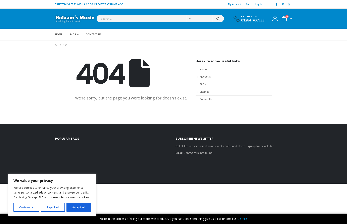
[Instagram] (289, 4)
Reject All (53, 207)
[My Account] (275, 18)
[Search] (218, 18)
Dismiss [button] (242, 219)
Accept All (78, 207)
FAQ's (203, 84)
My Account (234, 4)
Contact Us (93, 34)
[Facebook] (276, 4)
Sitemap (204, 91)
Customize (26, 207)
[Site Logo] (75, 18)
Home (58, 34)
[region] (52, 195)
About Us (205, 77)
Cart (248, 4)
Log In (259, 4)
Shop (72, 34)
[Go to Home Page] (56, 45)
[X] (283, 4)
